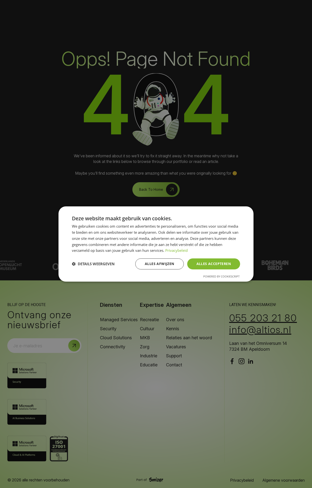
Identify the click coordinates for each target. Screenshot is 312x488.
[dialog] (156, 244)
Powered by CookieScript (221, 276)
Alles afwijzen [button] (159, 263)
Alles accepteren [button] (213, 263)
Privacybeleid (176, 250)
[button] (93, 264)
